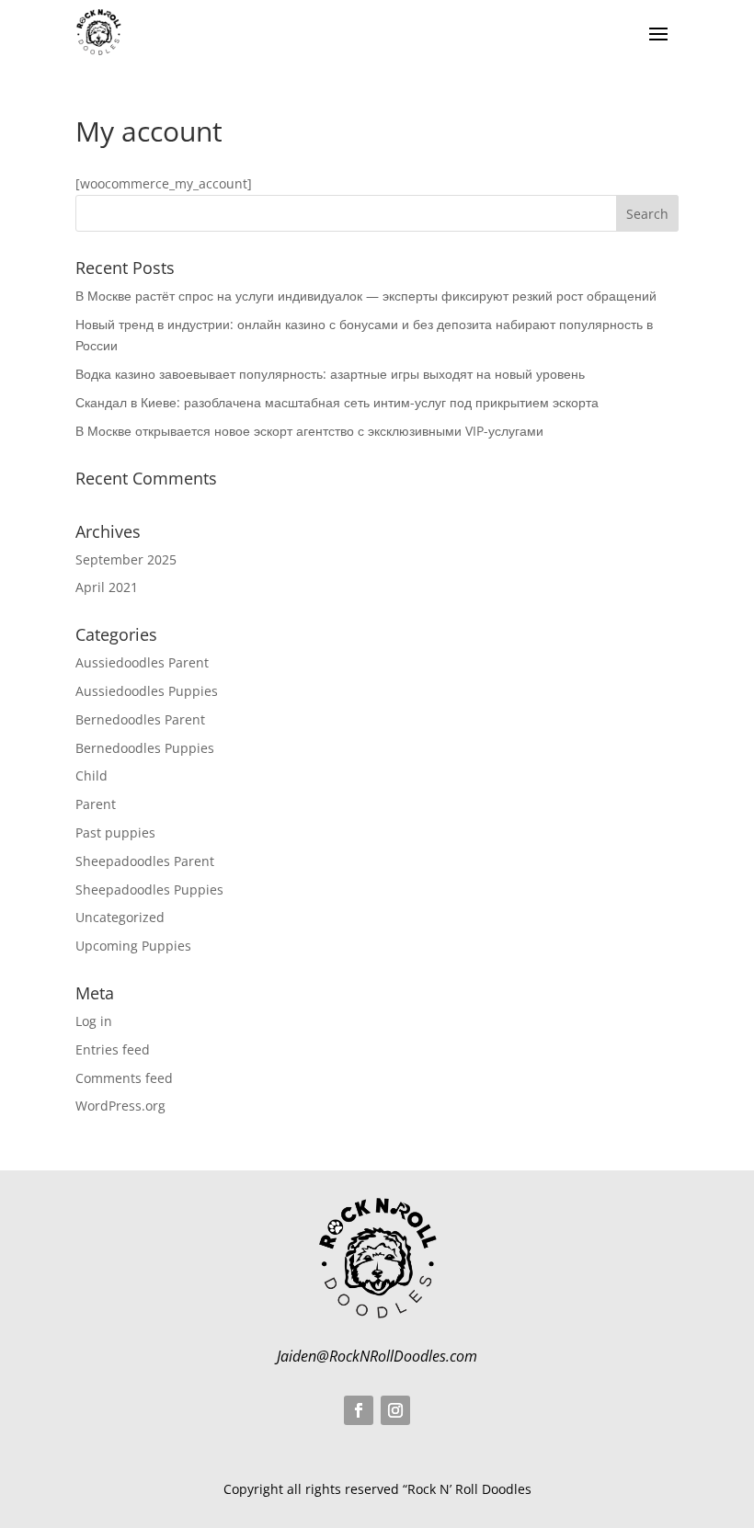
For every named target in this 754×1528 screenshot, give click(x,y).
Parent (95, 804)
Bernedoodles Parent (140, 719)
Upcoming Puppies (133, 945)
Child (91, 775)
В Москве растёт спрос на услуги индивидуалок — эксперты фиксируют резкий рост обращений (366, 295)
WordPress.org (120, 1105)
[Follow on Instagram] (395, 1410)
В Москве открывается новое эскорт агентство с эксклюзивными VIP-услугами (309, 430)
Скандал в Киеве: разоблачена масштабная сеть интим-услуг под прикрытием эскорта (337, 402)
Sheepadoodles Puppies (149, 889)
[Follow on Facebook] (358, 1410)
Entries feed (112, 1049)
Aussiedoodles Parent (142, 662)
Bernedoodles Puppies (144, 748)
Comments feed (124, 1078)
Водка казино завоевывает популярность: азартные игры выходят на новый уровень (330, 373)
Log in (93, 1021)
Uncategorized (120, 917)
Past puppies (115, 832)
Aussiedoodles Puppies (146, 691)
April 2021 (106, 587)
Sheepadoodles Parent (144, 861)
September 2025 (126, 559)
